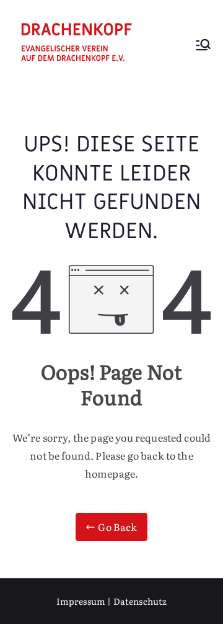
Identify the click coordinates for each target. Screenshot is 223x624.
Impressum (80, 601)
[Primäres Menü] (203, 46)
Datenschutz (140, 601)
